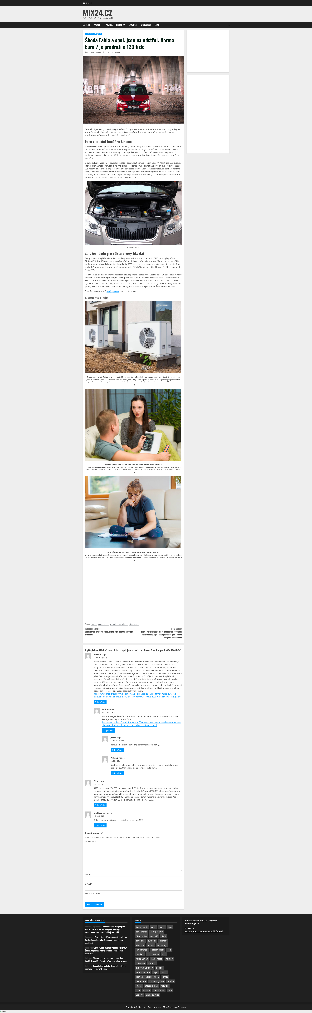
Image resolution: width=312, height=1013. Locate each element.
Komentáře (133, 25)
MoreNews (168, 1007)
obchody (152, 963)
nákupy (169, 958)
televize (164, 985)
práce (165, 976)
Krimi (157, 25)
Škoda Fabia (133, 624)
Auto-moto (89, 34)
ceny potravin (157, 931)
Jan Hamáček (142, 949)
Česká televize (152, 995)
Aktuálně (86, 25)
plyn (155, 972)
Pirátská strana (143, 972)
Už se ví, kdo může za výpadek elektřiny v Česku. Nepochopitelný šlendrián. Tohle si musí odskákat (106, 940)
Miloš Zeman (142, 958)
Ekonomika (120, 25)
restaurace (141, 981)
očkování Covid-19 (144, 967)
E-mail (88, 884)
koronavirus (153, 954)
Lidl (164, 954)
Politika (109, 25)
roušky (170, 981)
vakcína (146, 990)
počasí (164, 972)
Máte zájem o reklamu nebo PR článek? (204, 931)
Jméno (89, 874)
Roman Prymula (156, 981)
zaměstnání (159, 990)
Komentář (90, 841)
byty (170, 927)
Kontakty (189, 928)
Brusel (94, 624)
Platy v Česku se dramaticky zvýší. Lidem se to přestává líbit (133, 552)
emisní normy (103, 624)
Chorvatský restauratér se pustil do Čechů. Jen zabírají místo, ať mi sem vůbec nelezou (106, 960)
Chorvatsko (141, 936)
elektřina (140, 945)
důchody (163, 940)
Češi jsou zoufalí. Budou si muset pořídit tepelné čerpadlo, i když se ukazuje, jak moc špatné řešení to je (133, 377)
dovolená (140, 940)
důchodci (152, 940)
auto (153, 927)
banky (162, 927)
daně (164, 936)
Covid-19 (154, 936)
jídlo (169, 949)
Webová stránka (92, 893)
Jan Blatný (161, 945)
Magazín (97, 25)
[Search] (228, 24)
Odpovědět (100, 702)
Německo (140, 963)
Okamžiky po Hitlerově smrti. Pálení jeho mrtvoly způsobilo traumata (109, 631)
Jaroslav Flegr (157, 949)
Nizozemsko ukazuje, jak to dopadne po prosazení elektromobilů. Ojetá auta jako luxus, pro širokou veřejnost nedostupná (161, 633)
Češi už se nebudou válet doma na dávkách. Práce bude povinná (133, 465)
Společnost (146, 25)
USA (138, 990)
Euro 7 (112, 624)
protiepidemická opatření (147, 976)
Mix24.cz (97, 12)
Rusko (139, 985)
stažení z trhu (151, 985)
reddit (109, 291)
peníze (159, 967)
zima (170, 990)
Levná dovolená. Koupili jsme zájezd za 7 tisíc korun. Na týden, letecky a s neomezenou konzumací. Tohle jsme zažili (105, 929)
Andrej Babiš (142, 927)
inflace (151, 945)
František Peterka (94, 52)
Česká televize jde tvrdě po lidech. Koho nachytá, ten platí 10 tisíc (105, 967)
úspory (139, 995)
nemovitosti (156, 958)
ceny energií (141, 931)
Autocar (115, 291)
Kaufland (140, 954)
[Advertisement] (133, 593)
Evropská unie (122, 624)
